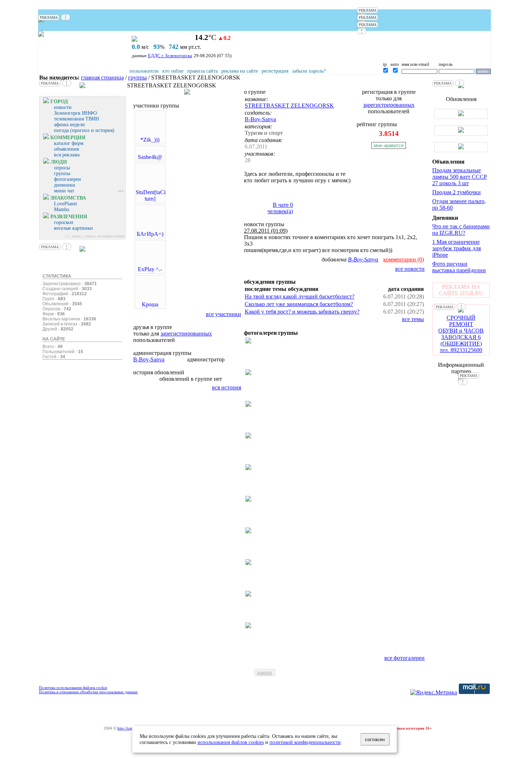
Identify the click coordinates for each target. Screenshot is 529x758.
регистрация (275, 71)
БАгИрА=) (150, 234)
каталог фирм (68, 143)
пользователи (144, 71)
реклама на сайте (239, 71)
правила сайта (202, 71)
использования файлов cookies (231, 742)
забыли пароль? (309, 71)
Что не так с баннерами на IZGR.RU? (461, 229)
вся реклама (67, 154)
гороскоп (63, 222)
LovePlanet (65, 203)
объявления (66, 149)
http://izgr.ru (127, 728)
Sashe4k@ (150, 157)
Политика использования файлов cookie (73, 687)
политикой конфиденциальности (305, 742)
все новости (410, 269)
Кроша (150, 304)
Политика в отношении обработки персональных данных (88, 692)
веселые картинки (73, 228)
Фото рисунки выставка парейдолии (459, 267)
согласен (375, 739)
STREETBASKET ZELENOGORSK (289, 105)
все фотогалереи (404, 658)
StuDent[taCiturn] (151, 195)
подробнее (409, 124)
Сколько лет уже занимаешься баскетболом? (299, 304)
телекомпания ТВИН (76, 119)
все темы (413, 319)
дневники (64, 185)
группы (137, 77)
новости (63, 107)
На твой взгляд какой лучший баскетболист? (299, 296)
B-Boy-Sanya (148, 359)
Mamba (61, 209)
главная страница (102, 77)
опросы (62, 167)
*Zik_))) (149, 140)
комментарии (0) (403, 259)
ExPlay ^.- (150, 269)
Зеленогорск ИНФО (75, 113)
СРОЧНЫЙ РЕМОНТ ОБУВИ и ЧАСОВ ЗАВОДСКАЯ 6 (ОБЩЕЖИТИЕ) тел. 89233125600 (461, 334)
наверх (264, 672)
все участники (223, 314)
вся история (226, 387)
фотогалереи (67, 179)
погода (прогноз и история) (84, 130)
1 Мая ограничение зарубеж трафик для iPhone (456, 248)
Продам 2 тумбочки (456, 192)
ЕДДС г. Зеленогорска (170, 55)
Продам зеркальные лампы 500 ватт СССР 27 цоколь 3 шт (459, 176)
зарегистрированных (186, 333)
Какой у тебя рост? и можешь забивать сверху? (302, 312)
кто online (173, 71)
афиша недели (69, 124)
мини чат (64, 190)
